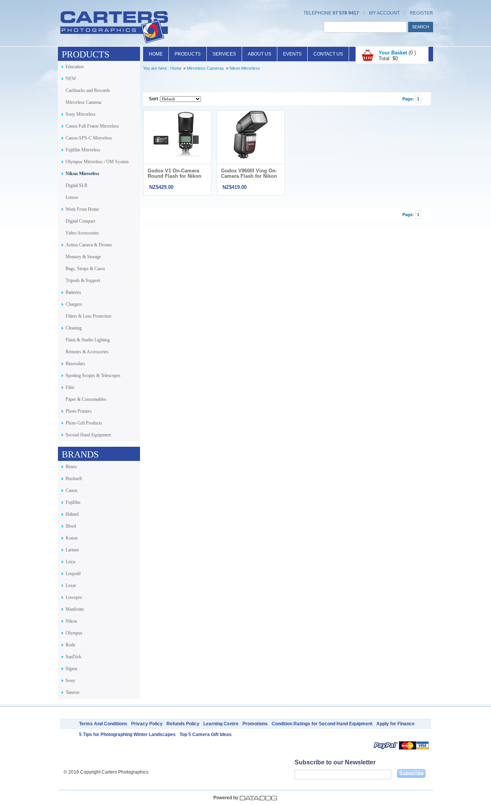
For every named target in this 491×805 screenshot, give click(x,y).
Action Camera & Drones (89, 245)
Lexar (71, 585)
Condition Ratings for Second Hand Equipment (322, 723)
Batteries (73, 292)
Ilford (71, 526)
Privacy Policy (147, 723)
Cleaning (74, 328)
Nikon (71, 621)
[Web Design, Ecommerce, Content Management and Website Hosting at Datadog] (258, 797)
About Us (259, 54)
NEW (71, 78)
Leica (70, 561)
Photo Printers (79, 411)
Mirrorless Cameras (84, 102)
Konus (72, 538)
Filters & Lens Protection (88, 316)
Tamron (72, 692)
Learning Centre (221, 723)
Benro (71, 466)
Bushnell (74, 478)
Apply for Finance (395, 723)
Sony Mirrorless (81, 114)
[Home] (114, 43)
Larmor (72, 550)
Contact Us (328, 54)
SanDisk (73, 656)
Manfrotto (75, 609)
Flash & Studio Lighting (88, 340)
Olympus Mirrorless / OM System (97, 161)
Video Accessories (82, 233)
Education (75, 66)
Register (421, 13)
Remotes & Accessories (87, 351)
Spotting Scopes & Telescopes (93, 375)
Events (292, 54)
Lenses (72, 197)
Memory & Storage (83, 256)
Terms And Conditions (103, 723)
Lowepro (74, 597)
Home (156, 54)
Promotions (255, 723)
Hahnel (72, 514)
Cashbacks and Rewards (88, 90)
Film (70, 387)
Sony (70, 680)
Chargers (74, 304)
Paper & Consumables (86, 399)
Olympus (74, 633)
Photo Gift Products (84, 423)
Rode (70, 645)
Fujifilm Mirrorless (83, 149)
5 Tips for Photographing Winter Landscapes (127, 734)
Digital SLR (76, 185)
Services (224, 54)
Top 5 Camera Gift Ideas (206, 734)
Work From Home (82, 209)
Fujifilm (73, 502)
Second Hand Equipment (88, 435)
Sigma (71, 668)
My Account (384, 13)
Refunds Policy (182, 723)
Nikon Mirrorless (82, 173)
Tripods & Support (83, 280)
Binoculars (75, 363)
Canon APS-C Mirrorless (89, 138)
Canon (71, 490)
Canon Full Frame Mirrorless (92, 126)
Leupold (73, 573)
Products (188, 54)
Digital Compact (80, 221)
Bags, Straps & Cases (85, 268)
